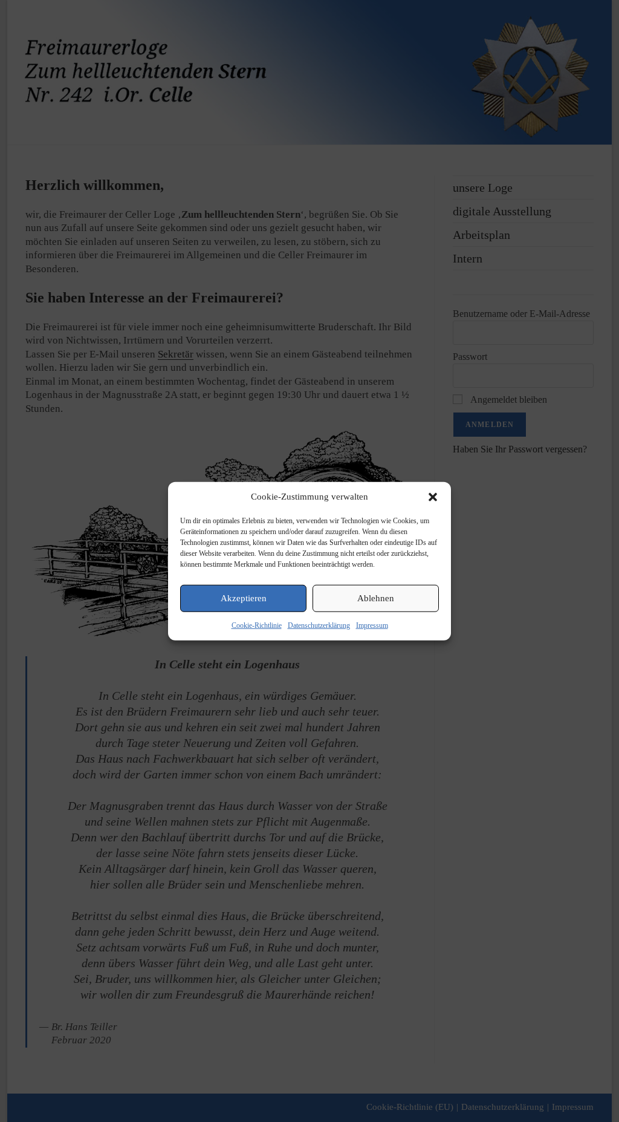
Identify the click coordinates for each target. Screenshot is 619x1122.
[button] (433, 497)
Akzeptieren (244, 598)
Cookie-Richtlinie (257, 625)
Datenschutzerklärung (319, 625)
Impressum (372, 625)
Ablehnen (375, 598)
